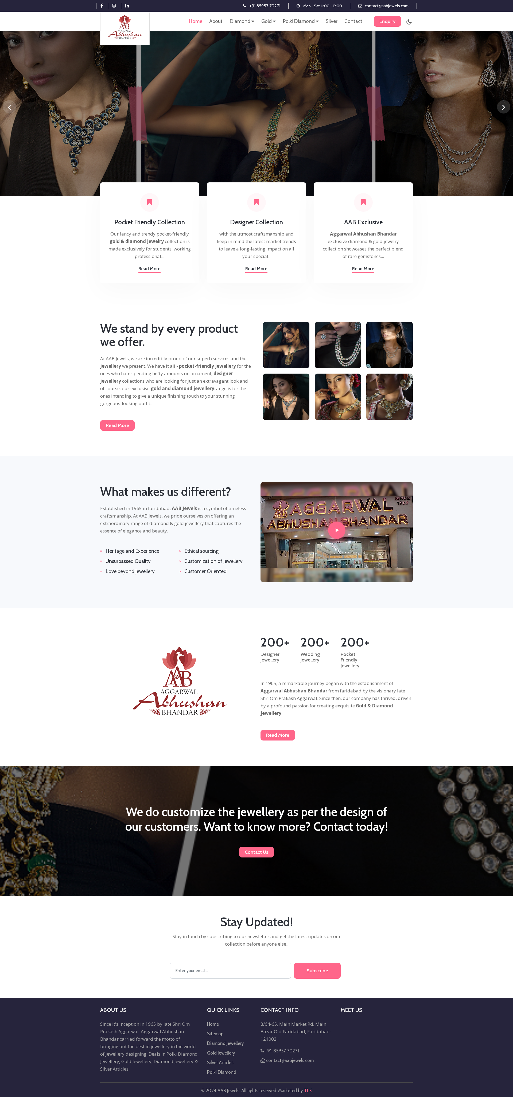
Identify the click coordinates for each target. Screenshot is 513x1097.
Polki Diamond (299, 21)
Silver (331, 21)
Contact (353, 21)
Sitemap (215, 1033)
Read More (117, 425)
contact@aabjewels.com (387, 5)
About (216, 21)
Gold (267, 21)
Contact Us (256, 852)
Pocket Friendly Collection (149, 222)
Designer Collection (256, 222)
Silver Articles (220, 1062)
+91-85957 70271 (281, 1050)
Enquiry (387, 21)
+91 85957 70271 (265, 5)
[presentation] (9, 106)
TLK (308, 1090)
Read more (149, 268)
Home (195, 21)
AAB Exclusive (363, 222)
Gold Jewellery (221, 1053)
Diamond (240, 21)
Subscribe (317, 971)
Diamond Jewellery (225, 1043)
